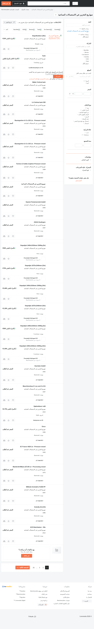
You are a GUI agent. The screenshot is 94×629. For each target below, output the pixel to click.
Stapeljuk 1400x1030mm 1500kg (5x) (33, 245)
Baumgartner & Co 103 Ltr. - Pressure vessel (30, 120)
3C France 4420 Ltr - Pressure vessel (33, 446)
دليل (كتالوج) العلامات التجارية (61, 603)
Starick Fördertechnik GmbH (36, 202)
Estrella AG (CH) (40, 507)
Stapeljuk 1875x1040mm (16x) (35, 305)
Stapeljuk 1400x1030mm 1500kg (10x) (32, 346)
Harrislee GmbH (40, 366)
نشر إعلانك (27, 555)
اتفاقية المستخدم (33, 79)
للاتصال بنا (89, 597)
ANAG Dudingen (40, 222)
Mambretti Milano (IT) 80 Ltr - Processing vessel (29, 467)
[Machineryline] (86, 3)
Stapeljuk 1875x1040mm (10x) (35, 265)
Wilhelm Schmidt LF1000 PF (36, 487)
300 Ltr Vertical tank (39, 102)
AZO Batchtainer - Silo (38, 527)
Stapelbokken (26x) (39, 36)
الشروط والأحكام (64, 591)
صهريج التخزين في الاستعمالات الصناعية (33, 184)
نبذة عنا (90, 591)
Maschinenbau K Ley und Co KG (34, 386)
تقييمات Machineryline (63, 600)
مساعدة (89, 594)
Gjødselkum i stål (40, 406)
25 (33, 568)
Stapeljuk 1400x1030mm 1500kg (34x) (32, 285)
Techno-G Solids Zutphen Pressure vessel (31, 164)
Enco (44, 426)
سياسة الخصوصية (44, 79)
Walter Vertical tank (39, 82)
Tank (44, 56)
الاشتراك (58, 76)
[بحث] (68, 3)
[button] (8, 49)
